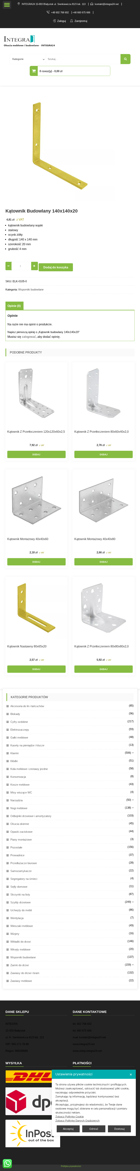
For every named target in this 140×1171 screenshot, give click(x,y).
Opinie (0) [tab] (14, 305)
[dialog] (94, 1103)
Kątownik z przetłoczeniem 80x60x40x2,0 (101, 431)
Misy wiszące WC (21, 792)
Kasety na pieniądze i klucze (27, 745)
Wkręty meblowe (20, 949)
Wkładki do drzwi (20, 941)
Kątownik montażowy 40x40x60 (27, 539)
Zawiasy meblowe (21, 980)
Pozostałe (16, 847)
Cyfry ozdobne (19, 721)
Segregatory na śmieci (23, 878)
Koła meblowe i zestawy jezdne (29, 768)
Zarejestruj (81, 20)
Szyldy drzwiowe (20, 902)
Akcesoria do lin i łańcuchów (27, 706)
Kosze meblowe (20, 784)
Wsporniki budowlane (31, 289)
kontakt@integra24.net (107, 4)
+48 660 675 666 (81, 12)
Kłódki (14, 761)
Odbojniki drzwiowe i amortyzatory (30, 816)
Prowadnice (17, 855)
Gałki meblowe (19, 737)
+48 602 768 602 (60, 12)
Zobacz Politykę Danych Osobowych (77, 1120)
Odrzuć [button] (93, 1128)
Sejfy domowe (18, 886)
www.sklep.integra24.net (87, 1050)
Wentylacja (17, 918)
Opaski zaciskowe (21, 831)
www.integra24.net (84, 1044)
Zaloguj (61, 20)
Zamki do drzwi (19, 965)
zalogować (29, 336)
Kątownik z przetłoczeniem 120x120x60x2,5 (36, 431)
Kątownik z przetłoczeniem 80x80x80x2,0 (101, 646)
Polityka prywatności (71, 1166)
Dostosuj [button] (119, 1128)
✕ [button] (130, 1074)
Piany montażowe (21, 839)
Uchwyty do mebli (21, 910)
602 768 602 (84, 1023)
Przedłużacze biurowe (23, 863)
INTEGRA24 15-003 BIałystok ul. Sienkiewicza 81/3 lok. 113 (53, 4)
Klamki (14, 753)
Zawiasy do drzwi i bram (24, 973)
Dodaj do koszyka (55, 267)
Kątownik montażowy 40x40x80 (94, 539)
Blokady (15, 713)
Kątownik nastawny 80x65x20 (26, 646)
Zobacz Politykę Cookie (69, 1116)
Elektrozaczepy (19, 729)
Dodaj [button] (36, 454)
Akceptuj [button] (68, 1128)
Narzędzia (16, 800)
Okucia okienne (19, 823)
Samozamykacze (21, 870)
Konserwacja (18, 776)
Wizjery (14, 933)
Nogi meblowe (18, 808)
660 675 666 (84, 1030)
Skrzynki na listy (20, 894)
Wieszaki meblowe (21, 925)
